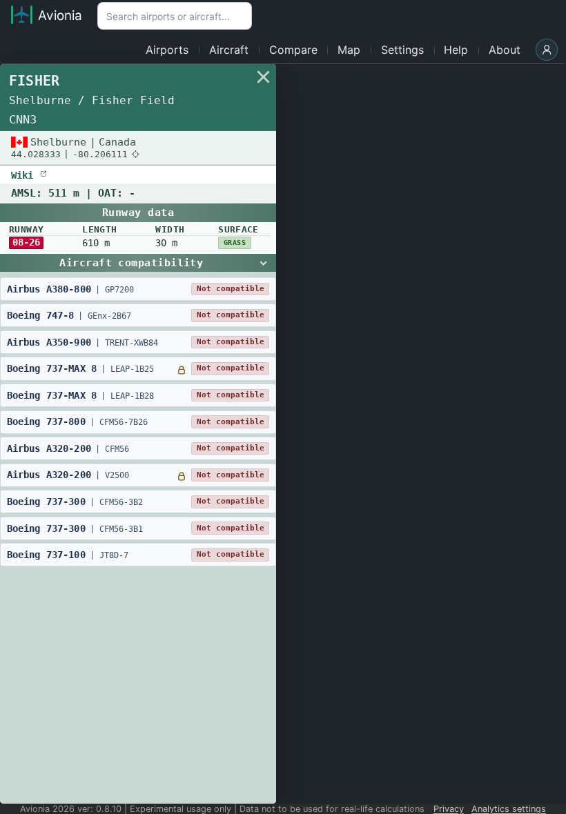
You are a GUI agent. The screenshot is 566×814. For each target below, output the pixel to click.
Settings (402, 50)
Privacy (448, 809)
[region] (283, 434)
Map (349, 50)
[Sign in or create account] (547, 50)
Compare (293, 50)
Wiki (25, 174)
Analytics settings (508, 809)
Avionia (60, 15)
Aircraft (228, 50)
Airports (167, 50)
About (504, 50)
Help (456, 50)
